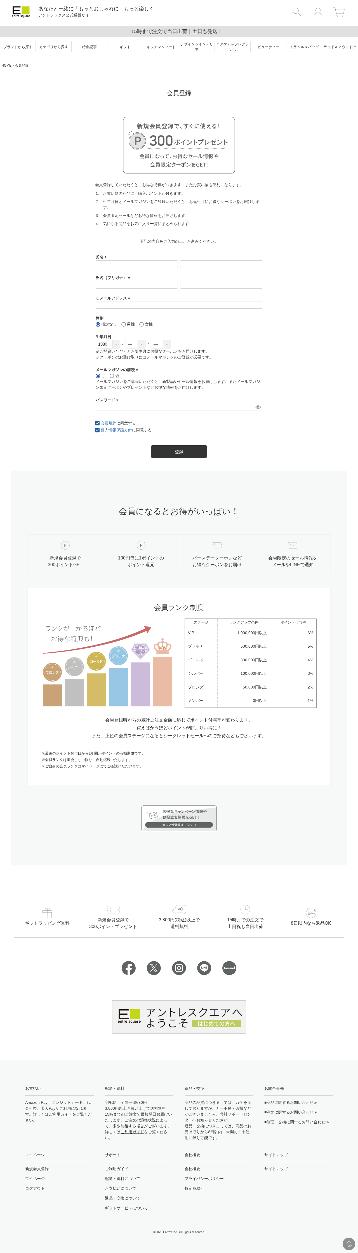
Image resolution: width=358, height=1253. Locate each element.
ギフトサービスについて (126, 1208)
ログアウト (35, 1188)
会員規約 (108, 423)
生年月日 (103, 336)
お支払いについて (120, 1188)
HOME (6, 65)
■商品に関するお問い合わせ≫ (290, 1102)
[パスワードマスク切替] (258, 407)
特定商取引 (194, 1188)
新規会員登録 (37, 1169)
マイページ (35, 1178)
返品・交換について (122, 1198)
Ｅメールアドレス (114, 298)
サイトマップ (276, 1169)
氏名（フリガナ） (114, 277)
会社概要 (192, 1169)
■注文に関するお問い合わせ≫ (290, 1112)
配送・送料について (122, 1178)
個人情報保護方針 (116, 430)
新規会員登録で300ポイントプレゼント (179, 31)
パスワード (108, 400)
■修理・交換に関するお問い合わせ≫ (296, 1122)
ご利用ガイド (60, 1114)
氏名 (102, 257)
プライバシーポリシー (204, 1178)
